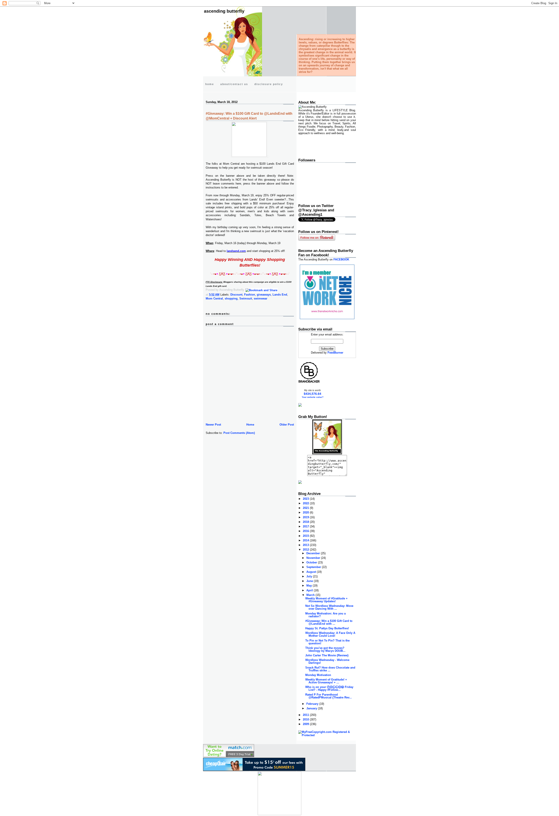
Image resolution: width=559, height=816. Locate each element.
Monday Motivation (318, 675)
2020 (306, 512)
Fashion (249, 294)
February (312, 703)
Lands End (280, 294)
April (310, 590)
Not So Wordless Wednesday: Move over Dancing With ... (329, 607)
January (312, 708)
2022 (306, 503)
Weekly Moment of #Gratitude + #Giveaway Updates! (326, 600)
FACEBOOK (341, 259)
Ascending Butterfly (224, 11)
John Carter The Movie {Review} (327, 655)
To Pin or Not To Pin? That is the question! (327, 642)
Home (250, 424)
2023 (306, 498)
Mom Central (214, 298)
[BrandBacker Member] (309, 382)
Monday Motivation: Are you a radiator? (325, 615)
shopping (231, 298)
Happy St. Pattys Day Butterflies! (327, 628)
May (309, 585)
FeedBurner (335, 352)
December (313, 553)
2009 (306, 724)
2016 (306, 531)
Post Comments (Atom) (239, 433)
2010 (306, 719)
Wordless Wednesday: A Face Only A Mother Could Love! (330, 634)
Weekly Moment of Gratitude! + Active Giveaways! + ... (326, 681)
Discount (236, 294)
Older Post (287, 424)
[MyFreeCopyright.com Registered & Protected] (327, 735)
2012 (306, 549)
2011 (306, 715)
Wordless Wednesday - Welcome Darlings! (327, 661)
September (314, 567)
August (311, 571)
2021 (306, 508)
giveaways (264, 294)
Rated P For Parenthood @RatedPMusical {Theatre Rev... (328, 696)
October (312, 562)
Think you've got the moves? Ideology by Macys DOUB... (325, 649)
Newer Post (213, 424)
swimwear (260, 298)
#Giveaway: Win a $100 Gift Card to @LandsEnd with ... (328, 622)
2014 (306, 540)
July (309, 576)
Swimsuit (245, 298)
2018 (306, 521)
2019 (306, 517)
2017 (306, 526)
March (311, 595)
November (313, 557)
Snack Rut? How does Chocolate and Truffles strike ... (330, 669)
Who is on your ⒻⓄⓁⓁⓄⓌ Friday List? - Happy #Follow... (329, 688)
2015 (306, 535)
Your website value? (312, 397)
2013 (306, 545)
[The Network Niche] (327, 318)
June (310, 581)
